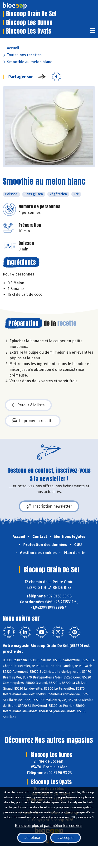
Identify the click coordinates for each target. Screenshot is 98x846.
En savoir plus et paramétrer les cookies (48, 826)
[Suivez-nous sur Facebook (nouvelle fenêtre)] (9, 632)
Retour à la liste (31, 405)
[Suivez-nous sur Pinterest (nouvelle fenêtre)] (74, 632)
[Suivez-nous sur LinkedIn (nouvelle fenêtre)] (25, 632)
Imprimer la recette (36, 420)
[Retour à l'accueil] (22, 6)
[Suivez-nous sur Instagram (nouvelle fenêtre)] (58, 632)
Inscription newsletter (52, 506)
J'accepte (66, 838)
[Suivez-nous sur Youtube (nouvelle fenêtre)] (42, 632)
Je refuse (32, 838)
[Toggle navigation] (92, 32)
